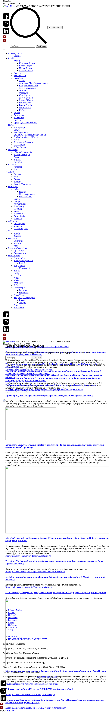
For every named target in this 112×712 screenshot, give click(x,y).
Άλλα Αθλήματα (21, 228)
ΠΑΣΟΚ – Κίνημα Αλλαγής (26, 137)
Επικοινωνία (19, 307)
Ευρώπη (17, 181)
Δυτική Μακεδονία (27, 88)
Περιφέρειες (19, 78)
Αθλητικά (12, 221)
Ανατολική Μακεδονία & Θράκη (33, 83)
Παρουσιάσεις (25, 196)
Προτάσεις (23, 292)
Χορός (16, 211)
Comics (17, 199)
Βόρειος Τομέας (26, 66)
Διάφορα (17, 169)
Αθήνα (17, 61)
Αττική (22, 80)
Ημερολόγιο (19, 251)
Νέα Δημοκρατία (21, 132)
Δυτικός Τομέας (26, 70)
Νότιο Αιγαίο (25, 107)
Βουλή (17, 130)
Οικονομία (12, 149)
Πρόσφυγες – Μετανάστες (25, 122)
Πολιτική (12, 125)
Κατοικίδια (18, 243)
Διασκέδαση (19, 295)
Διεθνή (11, 172)
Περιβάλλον (13, 238)
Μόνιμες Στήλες (15, 53)
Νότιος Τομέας (25, 68)
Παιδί (16, 273)
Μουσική (18, 209)
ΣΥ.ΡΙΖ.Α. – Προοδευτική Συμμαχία (30, 135)
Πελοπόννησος (25, 103)
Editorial (17, 56)
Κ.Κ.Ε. (17, 140)
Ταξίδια (17, 285)
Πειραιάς (17, 73)
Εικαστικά (18, 214)
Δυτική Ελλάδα (26, 98)
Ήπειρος (22, 90)
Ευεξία (17, 233)
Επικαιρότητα (19, 127)
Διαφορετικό (19, 265)
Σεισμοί (22, 302)
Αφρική (17, 179)
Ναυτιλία (18, 162)
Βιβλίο (17, 189)
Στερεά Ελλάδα (26, 100)
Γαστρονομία (19, 288)
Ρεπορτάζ (18, 167)
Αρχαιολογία (19, 216)
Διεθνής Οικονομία (22, 154)
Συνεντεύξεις (19, 144)
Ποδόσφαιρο (19, 223)
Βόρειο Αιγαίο (25, 105)
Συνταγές (23, 290)
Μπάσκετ (18, 226)
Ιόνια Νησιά (24, 95)
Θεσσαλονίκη (20, 75)
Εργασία (17, 159)
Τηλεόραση (19, 206)
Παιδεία (17, 120)
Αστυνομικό (19, 115)
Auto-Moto (18, 283)
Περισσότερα (14, 255)
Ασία (16, 177)
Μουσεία (18, 218)
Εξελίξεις (23, 263)
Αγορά (16, 157)
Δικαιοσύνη (19, 117)
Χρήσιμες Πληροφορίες (24, 297)
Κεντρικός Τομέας (27, 63)
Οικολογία (18, 241)
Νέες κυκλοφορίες (27, 194)
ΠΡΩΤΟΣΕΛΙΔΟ (54, 27)
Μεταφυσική (24, 268)
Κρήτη (22, 110)
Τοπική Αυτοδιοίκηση (23, 142)
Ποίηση (22, 191)
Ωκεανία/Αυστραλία (22, 184)
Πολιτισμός (13, 186)
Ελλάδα (11, 58)
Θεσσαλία (23, 93)
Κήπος (16, 246)
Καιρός (22, 300)
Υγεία (10, 231)
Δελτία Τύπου (20, 147)
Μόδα (16, 280)
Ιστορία (17, 270)
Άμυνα (17, 112)
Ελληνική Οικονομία (23, 152)
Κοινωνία (12, 164)
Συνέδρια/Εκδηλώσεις (18, 248)
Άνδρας (17, 278)
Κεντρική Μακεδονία (28, 85)
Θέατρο (17, 201)
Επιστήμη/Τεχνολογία (23, 260)
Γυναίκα (17, 275)
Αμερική (17, 174)
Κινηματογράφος (21, 204)
